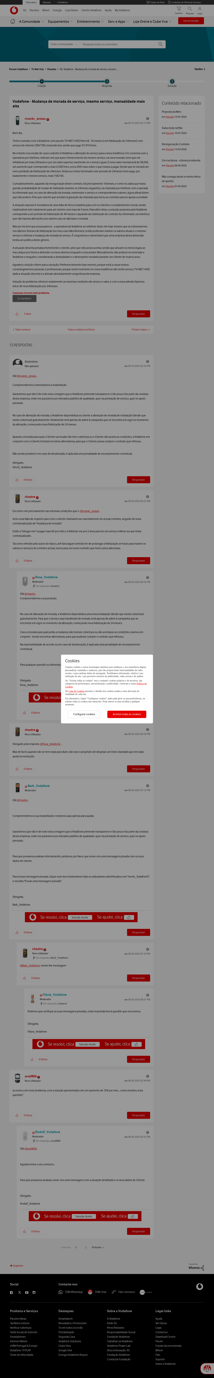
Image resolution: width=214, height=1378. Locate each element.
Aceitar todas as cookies (127, 714)
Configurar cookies (84, 714)
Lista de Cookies (77, 691)
